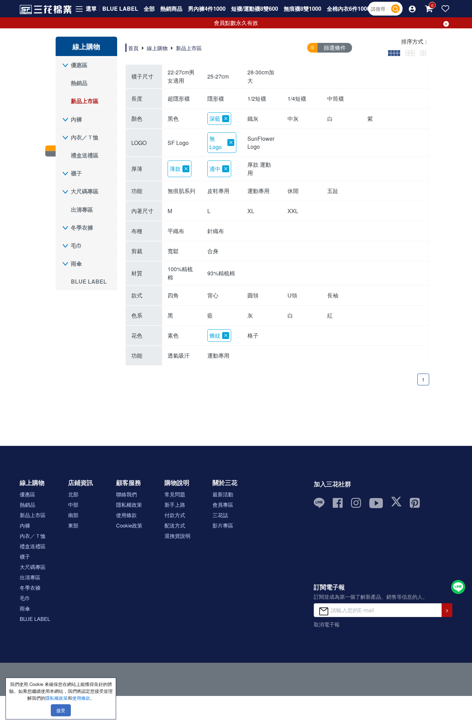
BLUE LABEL (120, 8)
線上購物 (157, 48)
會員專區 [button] (223, 504)
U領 (292, 295)
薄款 (175, 169)
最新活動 (223, 494)
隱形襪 (215, 98)
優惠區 (79, 65)
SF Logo (178, 143)
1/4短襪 (296, 98)
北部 (73, 494)
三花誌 (220, 514)
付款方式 (174, 514)
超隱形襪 (179, 98)
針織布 (215, 231)
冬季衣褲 (82, 227)
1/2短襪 (256, 98)
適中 (214, 169)
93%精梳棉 (221, 273)
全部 (149, 8)
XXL (292, 211)
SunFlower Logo (260, 142)
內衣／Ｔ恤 (84, 137)
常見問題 (174, 494)
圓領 (252, 295)
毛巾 (76, 245)
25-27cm (218, 76)
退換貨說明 (177, 535)
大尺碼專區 (84, 191)
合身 (212, 251)
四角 (173, 295)
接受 (60, 710)
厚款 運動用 (259, 168)
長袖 (332, 295)
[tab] (394, 52)
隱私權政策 (129, 504)
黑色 (173, 118)
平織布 (176, 231)
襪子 (76, 173)
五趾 (332, 191)
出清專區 (82, 209)
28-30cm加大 (260, 76)
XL (250, 211)
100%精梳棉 (180, 273)
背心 (212, 295)
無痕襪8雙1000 (302, 8)
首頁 (133, 48)
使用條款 (126, 514)
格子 (252, 335)
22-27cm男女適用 (181, 76)
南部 (73, 514)
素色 (173, 335)
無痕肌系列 (181, 191)
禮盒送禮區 (84, 155)
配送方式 (174, 525)
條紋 (214, 335)
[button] (412, 9)
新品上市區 (84, 101)
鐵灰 (252, 118)
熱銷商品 (171, 8)
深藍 (214, 118)
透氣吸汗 (179, 355)
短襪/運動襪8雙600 (254, 8)
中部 (73, 504)
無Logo (215, 143)
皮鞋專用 (218, 191)
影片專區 (223, 525)
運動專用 (258, 191)
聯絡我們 (126, 494)
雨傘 (76, 263)
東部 (73, 525)
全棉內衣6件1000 (348, 8)
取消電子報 (327, 624)
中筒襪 (335, 98)
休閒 (293, 191)
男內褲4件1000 (207, 8)
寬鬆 (173, 251)
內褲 (76, 119)
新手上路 (174, 504)
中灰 (293, 118)
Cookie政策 (129, 525)
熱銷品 (79, 83)
